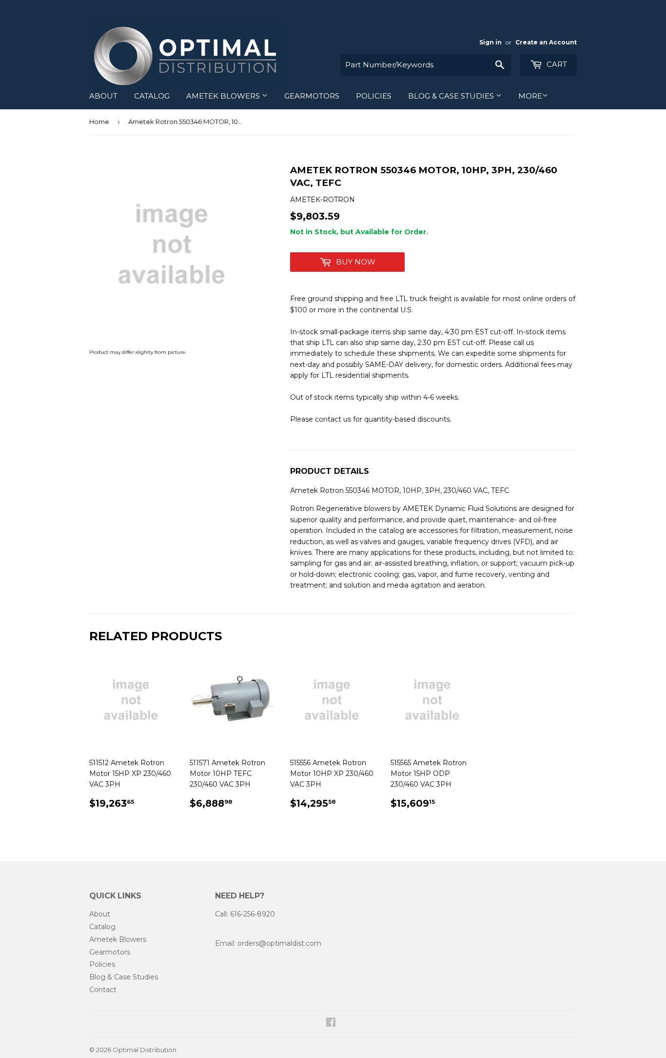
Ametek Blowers (224, 96)
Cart (556, 64)
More (530, 96)
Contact (103, 989)
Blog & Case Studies (452, 96)
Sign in (490, 42)
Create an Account (546, 42)
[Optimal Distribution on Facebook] (331, 1023)
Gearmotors (311, 96)
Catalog (152, 96)
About (103, 96)
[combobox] (425, 65)
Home (99, 121)
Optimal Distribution (144, 1050)
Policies (374, 96)
